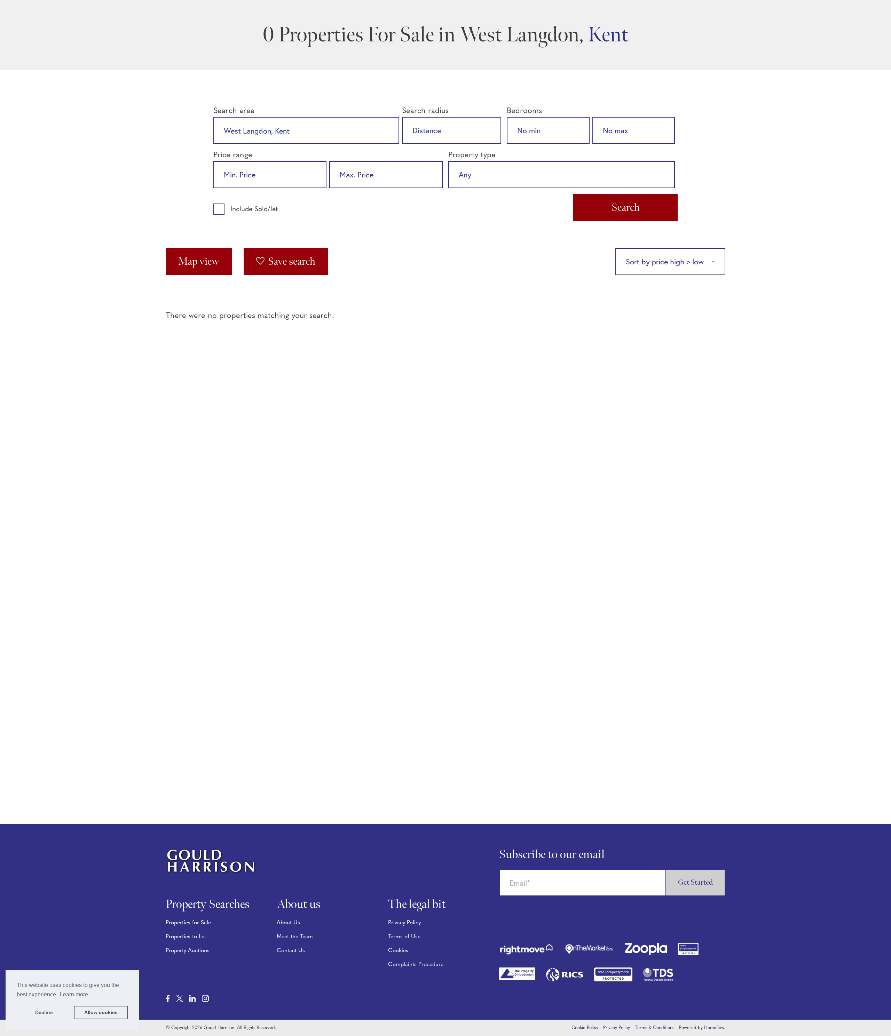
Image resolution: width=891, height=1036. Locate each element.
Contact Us (291, 951)
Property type (472, 155)
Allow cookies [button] (101, 1012)
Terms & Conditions (654, 1028)
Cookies (398, 951)
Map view (198, 261)
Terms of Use (404, 937)
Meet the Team (295, 937)
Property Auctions (188, 951)
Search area (233, 111)
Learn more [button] (74, 994)
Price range (232, 155)
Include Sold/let (254, 209)
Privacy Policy (404, 923)
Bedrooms (524, 111)
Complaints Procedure (415, 964)
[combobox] (306, 130)
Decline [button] (44, 1012)
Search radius (425, 111)
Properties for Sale (188, 923)
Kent (608, 35)
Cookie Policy (584, 1028)
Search (626, 207)
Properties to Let (186, 937)
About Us (288, 923)
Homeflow (714, 1028)
